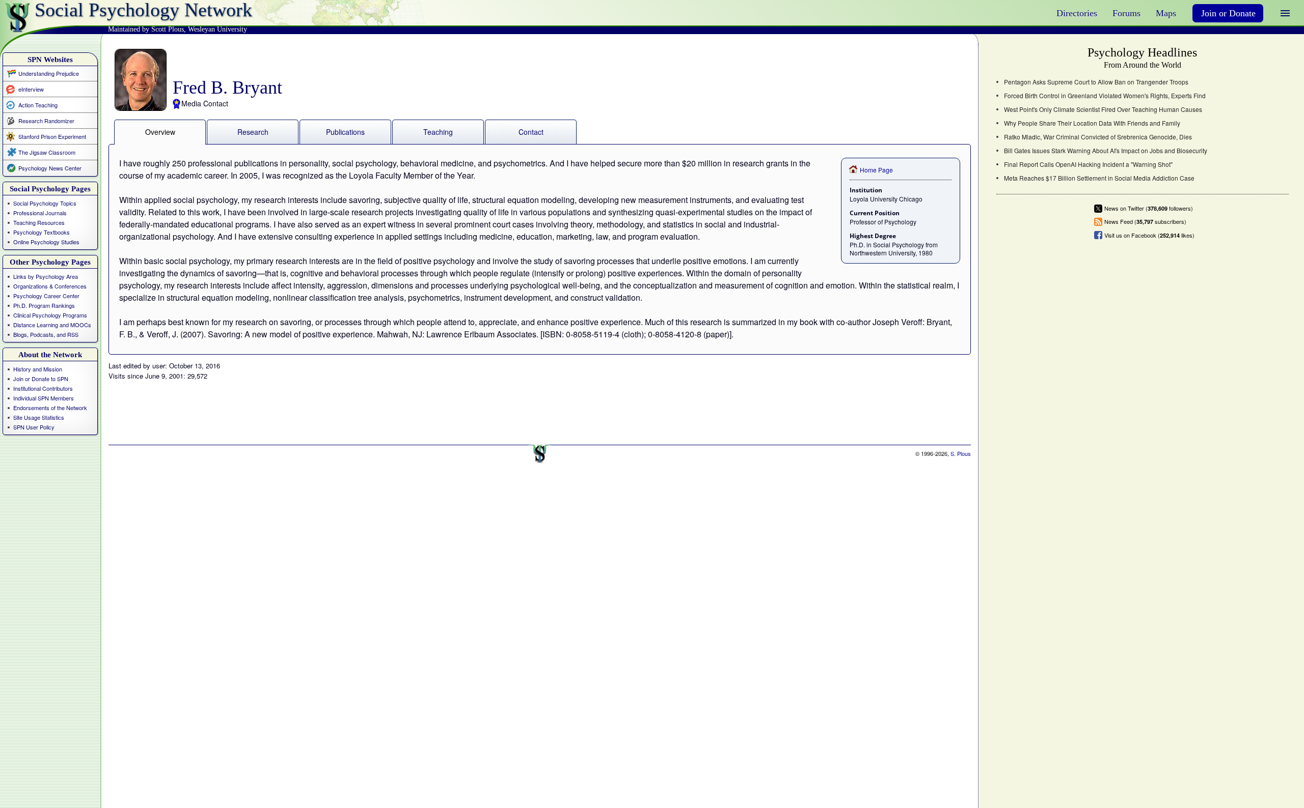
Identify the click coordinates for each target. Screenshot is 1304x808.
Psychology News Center (50, 167)
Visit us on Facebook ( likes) (1149, 235)
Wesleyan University (217, 29)
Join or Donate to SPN (40, 378)
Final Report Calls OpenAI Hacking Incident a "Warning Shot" (1088, 164)
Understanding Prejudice (48, 73)
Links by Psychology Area (45, 276)
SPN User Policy (34, 427)
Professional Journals (40, 213)
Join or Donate (1228, 13)
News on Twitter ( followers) (1148, 208)
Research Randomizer (46, 120)
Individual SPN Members (43, 398)
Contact (531, 132)
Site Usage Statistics (38, 417)
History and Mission (37, 369)
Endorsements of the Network (50, 407)
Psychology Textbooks (41, 232)
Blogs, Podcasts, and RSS (45, 334)
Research (252, 132)
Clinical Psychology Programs (50, 315)
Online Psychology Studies (46, 242)
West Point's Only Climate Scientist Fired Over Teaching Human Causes (1103, 109)
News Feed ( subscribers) (1145, 221)
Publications (345, 132)
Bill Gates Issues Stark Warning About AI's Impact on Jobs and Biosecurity (1105, 151)
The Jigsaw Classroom (46, 152)
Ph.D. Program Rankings (44, 305)
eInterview (31, 89)
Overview (160, 132)
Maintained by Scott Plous (146, 29)
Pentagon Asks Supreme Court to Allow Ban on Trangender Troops (1096, 82)
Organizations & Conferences (50, 286)
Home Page (876, 169)
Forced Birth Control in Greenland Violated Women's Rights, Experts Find (1105, 96)
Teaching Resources (39, 222)
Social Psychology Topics (44, 203)
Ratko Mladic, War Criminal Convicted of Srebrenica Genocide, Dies (1098, 137)
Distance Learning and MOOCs (52, 325)
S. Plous (960, 453)
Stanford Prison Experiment (52, 136)
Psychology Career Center (46, 296)
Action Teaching (38, 104)
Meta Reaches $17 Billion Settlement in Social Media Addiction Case (1099, 178)
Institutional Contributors (43, 388)
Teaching (438, 132)
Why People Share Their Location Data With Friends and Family (1092, 123)
